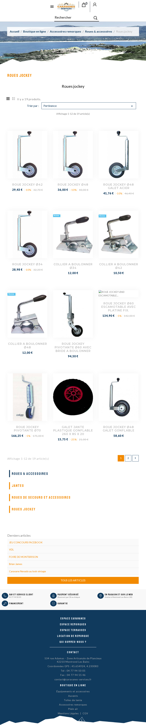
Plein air (73, 708)
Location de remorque (73, 636)
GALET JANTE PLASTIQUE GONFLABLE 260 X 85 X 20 (73, 430)
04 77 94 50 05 (15, 597)
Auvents (73, 695)
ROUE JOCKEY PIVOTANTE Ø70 (27, 428)
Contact (73, 652)
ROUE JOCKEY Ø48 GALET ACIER (118, 186)
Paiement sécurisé (68, 594)
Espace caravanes (73, 618)
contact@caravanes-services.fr (73, 679)
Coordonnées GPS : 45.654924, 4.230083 (73, 666)
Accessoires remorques (73, 704)
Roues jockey (23, 509)
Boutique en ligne (73, 685)
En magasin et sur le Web (119, 594)
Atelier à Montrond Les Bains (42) (118, 597)
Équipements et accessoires (73, 691)
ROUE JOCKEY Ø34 (27, 264)
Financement (16, 603)
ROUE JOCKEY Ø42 (27, 184)
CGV (85, 713)
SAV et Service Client (21, 594)
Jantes (18, 485)
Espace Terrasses (73, 630)
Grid (8, 98)
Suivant (135, 458)
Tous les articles (73, 580)
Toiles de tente (73, 700)
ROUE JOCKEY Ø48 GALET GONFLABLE (118, 428)
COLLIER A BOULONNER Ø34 (73, 266)
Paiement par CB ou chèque (69, 597)
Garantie (63, 603)
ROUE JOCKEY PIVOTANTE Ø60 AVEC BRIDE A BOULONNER (73, 347)
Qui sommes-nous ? (73, 642)
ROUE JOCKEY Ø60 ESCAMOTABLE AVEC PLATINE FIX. (118, 307)
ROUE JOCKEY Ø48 (73, 184)
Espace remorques (73, 624)
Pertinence (88, 106)
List (13, 98)
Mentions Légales (68, 713)
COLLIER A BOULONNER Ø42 (118, 266)
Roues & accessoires (30, 473)
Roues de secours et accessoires (41, 497)
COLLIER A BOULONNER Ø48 (27, 345)
